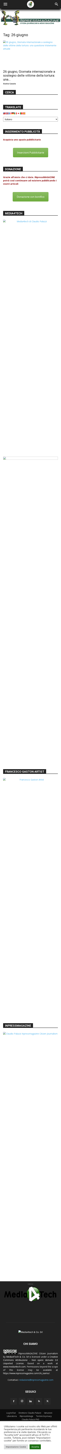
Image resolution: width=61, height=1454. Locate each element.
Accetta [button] (35, 1447)
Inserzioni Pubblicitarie (30, 152)
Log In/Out (11, 1413)
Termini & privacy (44, 1416)
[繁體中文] (4, 113)
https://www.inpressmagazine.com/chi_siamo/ (26, 1373)
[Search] (56, 4)
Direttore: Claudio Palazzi (30, 1413)
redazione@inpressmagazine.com (36, 1379)
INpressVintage (26, 1416)
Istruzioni (48, 1413)
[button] (5, 4)
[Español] (24, 113)
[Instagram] (22, 1401)
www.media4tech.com (14, 1366)
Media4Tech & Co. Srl (17, 1356)
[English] (7, 113)
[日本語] (18, 113)
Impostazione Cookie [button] (16, 1447)
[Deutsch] (13, 113)
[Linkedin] (30, 1401)
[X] (47, 1401)
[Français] (10, 113)
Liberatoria (12, 1416)
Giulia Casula (9, 83)
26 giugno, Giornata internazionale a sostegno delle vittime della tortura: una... (29, 75)
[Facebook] (13, 1401)
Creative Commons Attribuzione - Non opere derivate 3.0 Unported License (30, 1360)
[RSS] (39, 1401)
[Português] (21, 113)
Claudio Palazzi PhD (30, 1419)
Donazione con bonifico (30, 197)
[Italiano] (15, 113)
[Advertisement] (30, 732)
